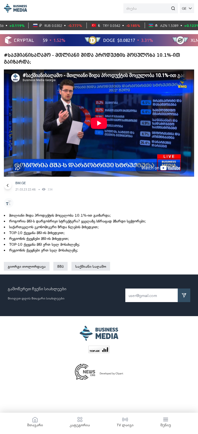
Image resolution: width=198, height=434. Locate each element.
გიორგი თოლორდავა (27, 266)
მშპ (60, 266)
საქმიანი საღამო (90, 266)
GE (184, 8)
